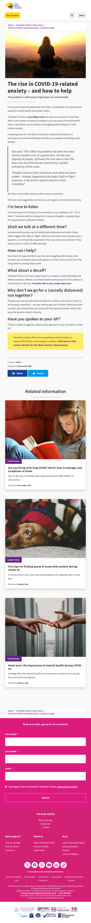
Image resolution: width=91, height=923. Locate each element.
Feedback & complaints (74, 877)
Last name (11, 751)
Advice (18, 362)
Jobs (16, 880)
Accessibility (57, 877)
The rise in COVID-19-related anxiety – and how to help (31, 28)
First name (12, 734)
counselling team (36, 116)
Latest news (39, 850)
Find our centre (12, 846)
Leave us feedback (70, 854)
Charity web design (35, 898)
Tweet (39, 373)
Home (10, 25)
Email (9, 768)
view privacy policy (67, 786)
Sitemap (71, 880)
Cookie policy (43, 877)
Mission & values (41, 846)
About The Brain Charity (44, 842)
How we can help (12, 842)
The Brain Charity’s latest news (29, 25)
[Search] (72, 15)
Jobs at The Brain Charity (73, 842)
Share (19, 373)
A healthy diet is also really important (51, 283)
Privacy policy (29, 877)
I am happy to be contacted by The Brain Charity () (43, 786)
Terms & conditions (13, 877)
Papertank (59, 898)
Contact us (10, 850)
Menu (81, 15)
